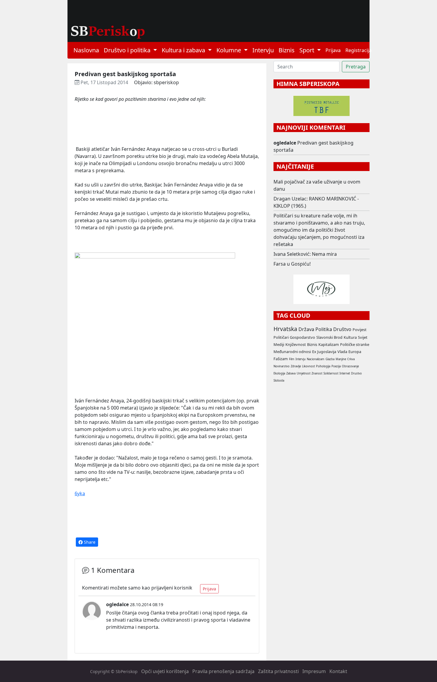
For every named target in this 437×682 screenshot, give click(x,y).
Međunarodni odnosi (292, 351)
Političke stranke (354, 344)
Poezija (336, 366)
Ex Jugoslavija (324, 351)
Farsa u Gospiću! (292, 264)
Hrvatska (285, 329)
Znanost (317, 373)
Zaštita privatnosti (278, 671)
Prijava (333, 50)
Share (89, 542)
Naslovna (86, 50)
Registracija (358, 50)
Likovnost (308, 366)
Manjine (341, 359)
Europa (354, 351)
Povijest (360, 329)
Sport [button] (307, 50)
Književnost (295, 344)
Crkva (351, 359)
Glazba (330, 359)
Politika (323, 329)
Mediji (278, 344)
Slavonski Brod (329, 337)
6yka (80, 493)
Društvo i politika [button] (128, 50)
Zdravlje (296, 366)
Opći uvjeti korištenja (165, 671)
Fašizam (280, 358)
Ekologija (279, 373)
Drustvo (356, 373)
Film (291, 359)
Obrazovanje (350, 366)
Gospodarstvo (302, 337)
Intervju (263, 50)
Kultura (350, 337)
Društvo (342, 329)
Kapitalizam (328, 344)
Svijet (362, 337)
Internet (344, 373)
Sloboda (278, 380)
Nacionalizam (315, 359)
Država (306, 329)
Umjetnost (303, 373)
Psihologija (323, 366)
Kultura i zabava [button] (184, 50)
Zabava (290, 373)
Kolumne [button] (229, 50)
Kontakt (338, 671)
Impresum (314, 671)
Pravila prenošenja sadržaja (223, 671)
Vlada (342, 351)
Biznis (287, 50)
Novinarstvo (281, 366)
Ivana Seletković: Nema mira (305, 254)
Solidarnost (330, 373)
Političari (281, 337)
